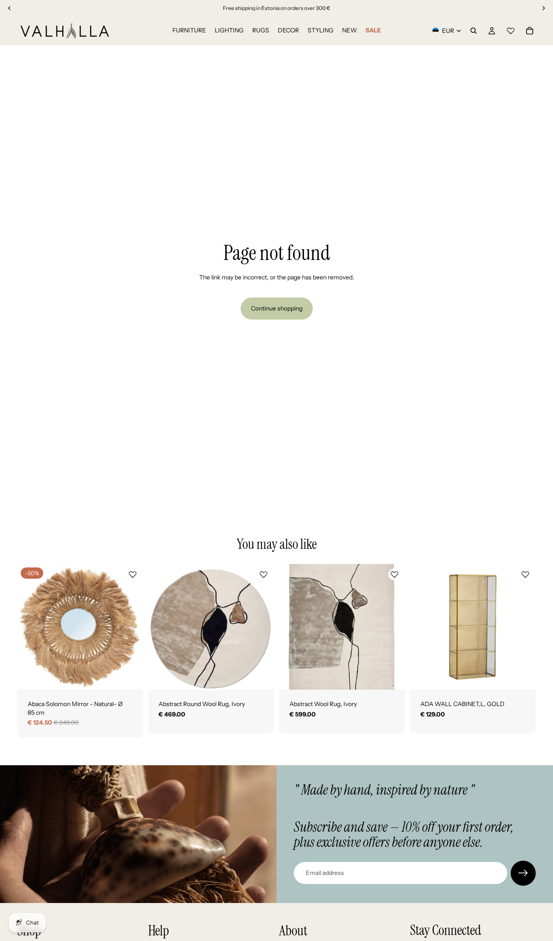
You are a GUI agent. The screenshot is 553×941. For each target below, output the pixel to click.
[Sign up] (523, 873)
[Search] (473, 30)
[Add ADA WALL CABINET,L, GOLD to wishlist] (525, 574)
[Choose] (260, 676)
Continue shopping (276, 308)
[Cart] (529, 30)
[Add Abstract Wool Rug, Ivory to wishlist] (394, 574)
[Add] (129, 676)
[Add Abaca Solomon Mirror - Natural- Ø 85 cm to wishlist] (133, 574)
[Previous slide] (30, 627)
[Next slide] (130, 627)
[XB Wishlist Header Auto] (510, 29)
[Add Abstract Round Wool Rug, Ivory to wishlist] (263, 574)
